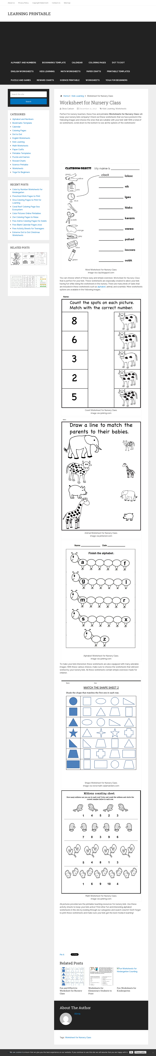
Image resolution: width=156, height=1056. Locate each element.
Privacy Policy (23, 3)
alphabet (102, 287)
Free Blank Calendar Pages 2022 (27, 225)
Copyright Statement (40, 3)
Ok (131, 1052)
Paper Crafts (94, 71)
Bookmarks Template (54, 62)
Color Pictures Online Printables (26, 213)
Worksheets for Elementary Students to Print (100, 991)
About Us (11, 3)
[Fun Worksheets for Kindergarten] (130, 976)
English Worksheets (22, 71)
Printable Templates (118, 71)
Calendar (77, 62)
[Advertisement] (78, 40)
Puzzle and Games (21, 80)
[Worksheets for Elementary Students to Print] (101, 976)
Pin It (62, 954)
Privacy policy (140, 1052)
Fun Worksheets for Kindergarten (126, 989)
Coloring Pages (97, 62)
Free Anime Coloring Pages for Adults (29, 221)
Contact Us (56, 3)
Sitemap (67, 3)
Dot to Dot (118, 62)
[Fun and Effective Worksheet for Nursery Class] (72, 976)
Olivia (77, 1013)
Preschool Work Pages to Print (26, 196)
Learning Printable (29, 14)
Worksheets (93, 80)
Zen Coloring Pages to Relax (25, 217)
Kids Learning (47, 71)
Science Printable (70, 80)
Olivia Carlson (68, 109)
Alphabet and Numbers (23, 62)
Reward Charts (45, 80)
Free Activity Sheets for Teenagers (28, 228)
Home (66, 96)
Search (28, 102)
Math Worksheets (70, 71)
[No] (153, 1052)
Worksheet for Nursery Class (78, 1037)
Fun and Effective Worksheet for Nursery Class (71, 991)
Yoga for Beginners (116, 80)
